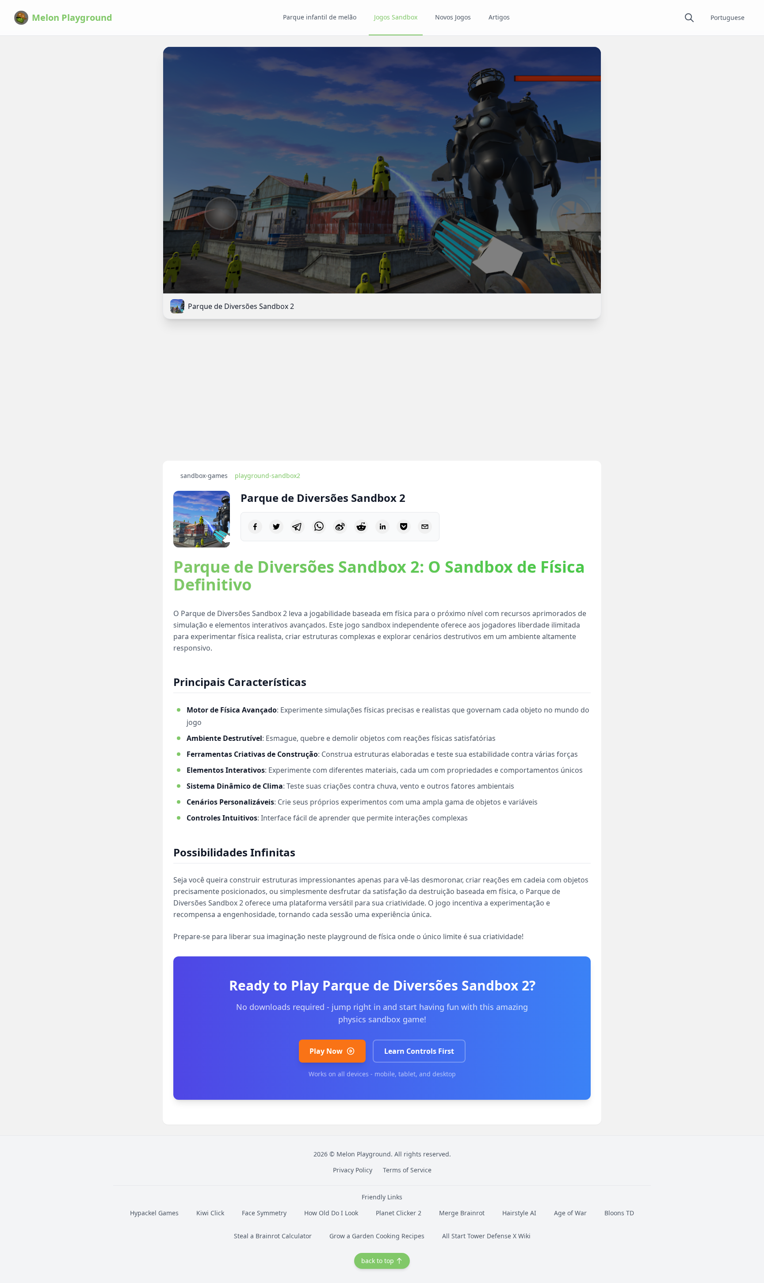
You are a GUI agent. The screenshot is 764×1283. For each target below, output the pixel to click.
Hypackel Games (154, 1213)
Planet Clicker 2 (398, 1213)
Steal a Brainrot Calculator (273, 1236)
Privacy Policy (352, 1170)
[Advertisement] (382, 392)
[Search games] (689, 18)
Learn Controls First (419, 1051)
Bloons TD (619, 1213)
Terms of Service (407, 1170)
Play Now (326, 1051)
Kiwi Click (210, 1213)
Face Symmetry (264, 1213)
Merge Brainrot (462, 1213)
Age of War (570, 1213)
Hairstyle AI (519, 1213)
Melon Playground (363, 1154)
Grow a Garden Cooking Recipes (376, 1236)
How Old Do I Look (331, 1213)
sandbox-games (204, 475)
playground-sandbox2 (267, 475)
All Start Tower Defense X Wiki (486, 1236)
